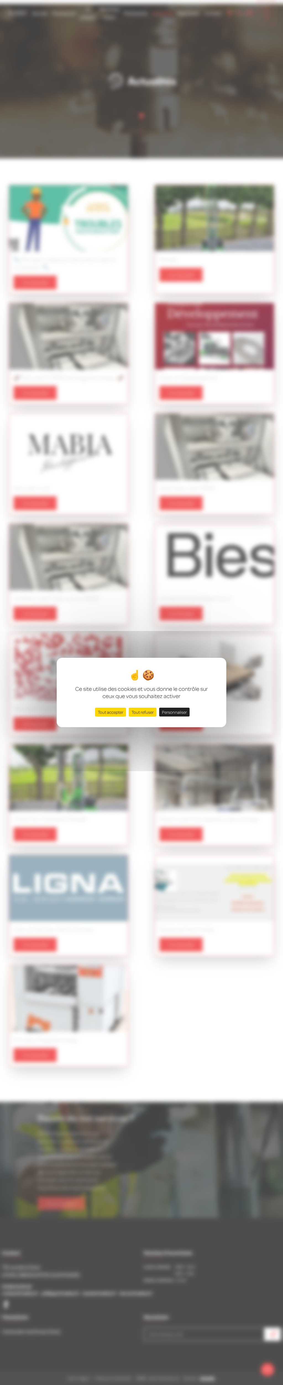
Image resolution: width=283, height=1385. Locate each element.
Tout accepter (110, 712)
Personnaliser (174, 712)
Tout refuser (143, 712)
